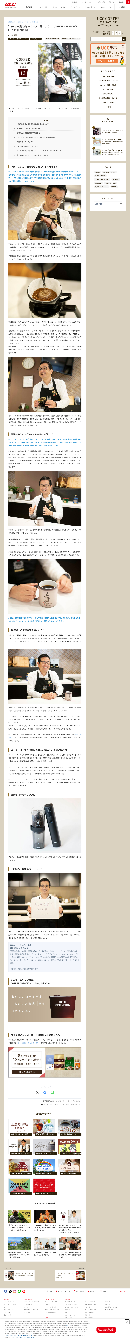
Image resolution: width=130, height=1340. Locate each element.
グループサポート (90, 1317)
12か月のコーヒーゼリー (109, 172)
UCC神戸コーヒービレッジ (112, 1307)
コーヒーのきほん (108, 76)
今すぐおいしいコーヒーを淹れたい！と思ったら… (34, 155)
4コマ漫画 (97, 172)
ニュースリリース (70, 1315)
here (67, 1325)
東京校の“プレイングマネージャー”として (31, 128)
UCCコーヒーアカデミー (51, 1302)
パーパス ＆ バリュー (71, 1304)
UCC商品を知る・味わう (108, 98)
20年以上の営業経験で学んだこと (28, 133)
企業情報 (122, 7)
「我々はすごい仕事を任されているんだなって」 (33, 124)
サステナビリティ (107, 7)
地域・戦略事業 (89, 1312)
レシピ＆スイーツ (108, 102)
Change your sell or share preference (22, 1337)
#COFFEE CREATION (52, 38)
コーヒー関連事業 (90, 1302)
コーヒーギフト (8, 1312)
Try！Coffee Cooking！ (102, 187)
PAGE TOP (123, 1291)
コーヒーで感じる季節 (108, 85)
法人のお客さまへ (91, 7)
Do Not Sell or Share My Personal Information (18, 1335)
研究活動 (107, 1304)
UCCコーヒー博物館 (50, 1307)
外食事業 (87, 1307)
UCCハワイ (114, 187)
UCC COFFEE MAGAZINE (31, 1309)
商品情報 (29, 7)
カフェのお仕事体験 (50, 1312)
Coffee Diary (98, 183)
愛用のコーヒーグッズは (25, 142)
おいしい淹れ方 (108, 94)
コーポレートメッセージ (71, 1307)
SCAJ (114, 183)
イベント (108, 107)
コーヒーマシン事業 (90, 1309)
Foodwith (108, 183)
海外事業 (87, 1315)
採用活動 (107, 1302)
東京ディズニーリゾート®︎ (52, 1309)
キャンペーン (75, 7)
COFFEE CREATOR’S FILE (72, 1104)
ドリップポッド (8, 1309)
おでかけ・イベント (60, 7)
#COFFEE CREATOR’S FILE (71, 38)
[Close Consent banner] (127, 1322)
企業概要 (67, 1309)
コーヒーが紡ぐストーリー (18, 39)
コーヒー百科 (28, 1304)
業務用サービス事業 (90, 1304)
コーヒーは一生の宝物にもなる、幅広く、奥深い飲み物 (36, 137)
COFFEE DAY (115, 179)
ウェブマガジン (109, 1309)
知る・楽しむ (44, 7)
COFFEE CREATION (54, 1104)
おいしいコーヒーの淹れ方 (31, 1302)
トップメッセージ (70, 1302)
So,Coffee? (27, 1312)
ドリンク (6, 1307)
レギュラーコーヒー (9, 1302)
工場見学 (47, 1304)
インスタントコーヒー (10, 1304)
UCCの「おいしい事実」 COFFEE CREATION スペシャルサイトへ (39, 151)
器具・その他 (7, 1315)
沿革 (66, 1312)
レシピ (26, 1307)
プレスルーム (68, 1317)
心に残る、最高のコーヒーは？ (27, 146)
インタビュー (35, 39)
